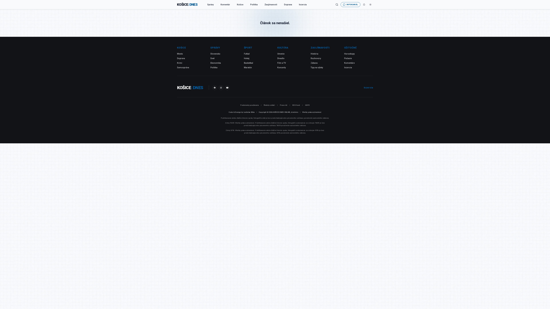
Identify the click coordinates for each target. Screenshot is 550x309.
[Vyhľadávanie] (336, 4)
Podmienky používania (249, 105)
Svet (212, 58)
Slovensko (215, 54)
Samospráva (183, 67)
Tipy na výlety (317, 67)
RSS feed (296, 105)
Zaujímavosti (271, 4)
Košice (240, 4)
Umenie (280, 54)
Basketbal (248, 63)
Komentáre (349, 63)
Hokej (246, 58)
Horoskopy (349, 54)
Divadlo (280, 58)
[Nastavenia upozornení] (364, 4)
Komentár (225, 4)
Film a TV (281, 63)
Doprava (288, 4)
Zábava (314, 63)
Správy (210, 4)
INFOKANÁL (352, 5)
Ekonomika (215, 63)
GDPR (307, 105)
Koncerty (281, 67)
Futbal (247, 54)
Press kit (283, 105)
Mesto (180, 54)
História (314, 54)
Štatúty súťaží (269, 105)
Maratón (248, 67)
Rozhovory (316, 58)
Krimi (179, 63)
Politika (254, 4)
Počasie (348, 58)
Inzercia (303, 4)
